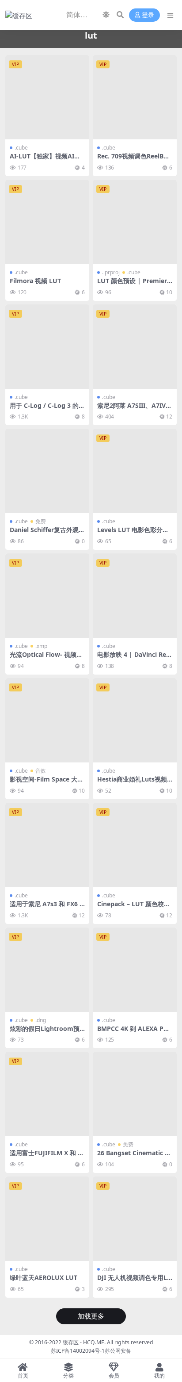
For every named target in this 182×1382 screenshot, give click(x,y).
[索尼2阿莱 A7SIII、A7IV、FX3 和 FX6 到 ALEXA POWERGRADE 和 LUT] (135, 346)
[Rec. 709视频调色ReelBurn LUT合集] (135, 97)
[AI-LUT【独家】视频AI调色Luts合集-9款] (47, 97)
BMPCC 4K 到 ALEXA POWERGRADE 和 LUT (132, 1032)
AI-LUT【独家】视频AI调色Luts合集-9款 (45, 160)
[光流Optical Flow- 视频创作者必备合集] (47, 595)
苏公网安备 (118, 1350)
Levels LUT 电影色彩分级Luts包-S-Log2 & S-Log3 (134, 533)
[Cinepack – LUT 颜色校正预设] (135, 845)
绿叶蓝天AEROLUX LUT (43, 1277)
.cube (21, 147)
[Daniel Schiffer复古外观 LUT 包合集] (47, 471)
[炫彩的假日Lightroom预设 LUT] (47, 970)
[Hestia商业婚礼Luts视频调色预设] (135, 720)
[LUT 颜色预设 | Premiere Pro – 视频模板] (135, 222)
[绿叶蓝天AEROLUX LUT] (47, 1219)
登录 (148, 15)
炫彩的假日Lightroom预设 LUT (45, 1032)
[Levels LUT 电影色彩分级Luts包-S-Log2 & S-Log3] (135, 471)
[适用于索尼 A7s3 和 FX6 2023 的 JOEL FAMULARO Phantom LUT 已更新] (47, 845)
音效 (40, 770)
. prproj (111, 272)
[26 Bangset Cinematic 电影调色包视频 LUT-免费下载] (135, 1094)
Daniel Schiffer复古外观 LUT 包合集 (47, 533)
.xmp (41, 646)
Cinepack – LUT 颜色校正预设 (133, 908)
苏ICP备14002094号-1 (78, 1350)
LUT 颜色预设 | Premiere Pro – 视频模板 (134, 284)
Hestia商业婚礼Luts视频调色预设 (132, 783)
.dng (40, 1020)
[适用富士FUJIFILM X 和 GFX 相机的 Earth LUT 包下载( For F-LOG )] (47, 1094)
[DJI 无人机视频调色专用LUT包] (135, 1219)
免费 (40, 521)
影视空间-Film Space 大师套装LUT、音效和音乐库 (46, 783)
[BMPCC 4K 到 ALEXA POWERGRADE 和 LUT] (135, 970)
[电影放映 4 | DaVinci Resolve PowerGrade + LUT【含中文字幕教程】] (135, 595)
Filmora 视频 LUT (35, 280)
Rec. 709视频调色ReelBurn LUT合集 (133, 160)
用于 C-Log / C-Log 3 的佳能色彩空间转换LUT (47, 409)
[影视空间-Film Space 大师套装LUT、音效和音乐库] (47, 720)
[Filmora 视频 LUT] (47, 222)
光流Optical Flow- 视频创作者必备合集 (46, 658)
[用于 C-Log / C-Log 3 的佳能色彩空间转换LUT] (47, 346)
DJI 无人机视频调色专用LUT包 (134, 1281)
